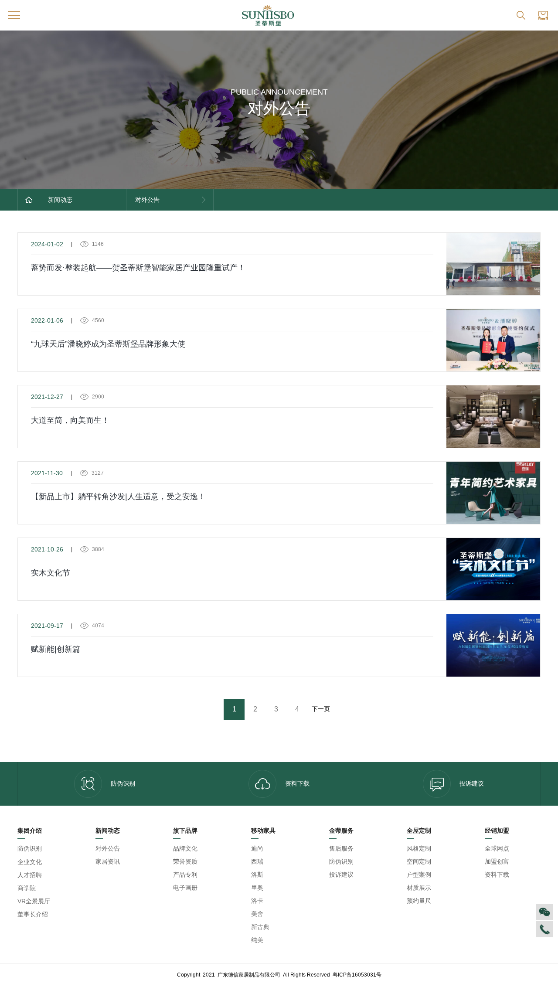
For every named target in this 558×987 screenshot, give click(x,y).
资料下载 (297, 783)
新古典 (260, 926)
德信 (50, 849)
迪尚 (257, 848)
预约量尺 (419, 900)
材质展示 (419, 887)
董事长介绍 (32, 914)
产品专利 (185, 874)
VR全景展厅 (33, 901)
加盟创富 (497, 861)
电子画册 (185, 887)
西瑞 (257, 861)
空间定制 (419, 861)
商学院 (26, 888)
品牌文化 (185, 848)
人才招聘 (29, 874)
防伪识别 (123, 783)
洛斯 (257, 874)
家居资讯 (107, 861)
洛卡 (257, 900)
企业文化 (29, 861)
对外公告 (107, 848)
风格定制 (419, 848)
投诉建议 (471, 783)
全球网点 (497, 848)
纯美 (257, 939)
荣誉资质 (185, 861)
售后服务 (341, 848)
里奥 (257, 887)
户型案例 (419, 874)
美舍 (257, 913)
